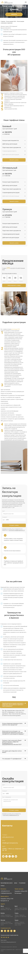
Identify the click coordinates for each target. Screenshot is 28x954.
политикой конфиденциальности (17, 530)
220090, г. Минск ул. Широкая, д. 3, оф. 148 (13, 849)
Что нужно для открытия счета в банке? (12, 751)
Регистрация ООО (11, 21)
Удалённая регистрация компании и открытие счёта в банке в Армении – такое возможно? (13, 704)
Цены (15, 883)
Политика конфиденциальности (8, 942)
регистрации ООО (15, 329)
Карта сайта (3, 940)
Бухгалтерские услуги (6, 883)
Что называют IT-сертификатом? (11, 758)
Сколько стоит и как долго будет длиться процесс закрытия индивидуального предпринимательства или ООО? (12, 742)
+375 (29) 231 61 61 (8, 837)
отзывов (11, 935)
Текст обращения (6, 797)
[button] (14, 704)
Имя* (3, 511)
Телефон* (4, 517)
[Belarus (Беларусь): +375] (4, 519)
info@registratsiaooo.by (6, 893)
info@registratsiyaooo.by (10, 843)
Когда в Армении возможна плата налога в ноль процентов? (12, 724)
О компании (22, 883)
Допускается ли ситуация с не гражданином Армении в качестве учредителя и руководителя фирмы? (13, 732)
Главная (3, 21)
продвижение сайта (10, 949)
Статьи (2, 885)
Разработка (3, 949)
